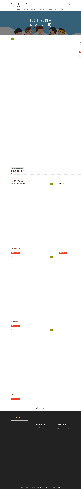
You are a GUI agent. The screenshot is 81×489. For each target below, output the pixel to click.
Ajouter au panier (15, 253)
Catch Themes (58, 487)
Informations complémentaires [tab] (17, 168)
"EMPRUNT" (40, 427)
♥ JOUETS (56, 9)
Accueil (18, 9)
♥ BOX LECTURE (49, 9)
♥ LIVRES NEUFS (33, 9)
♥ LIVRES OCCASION (41, 9)
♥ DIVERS (61, 9)
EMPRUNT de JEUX (25, 9)
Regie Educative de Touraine (30, 487)
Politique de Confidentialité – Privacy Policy (46, 487)
